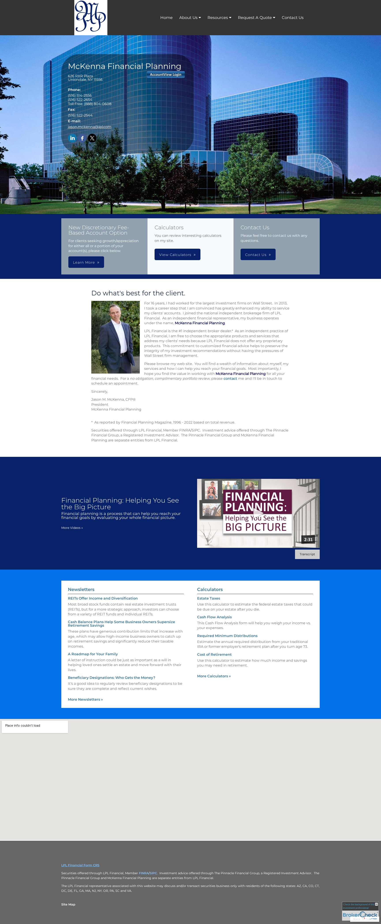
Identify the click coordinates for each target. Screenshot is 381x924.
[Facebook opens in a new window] (82, 138)
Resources (217, 17)
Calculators (210, 589)
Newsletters (81, 589)
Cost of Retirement (214, 654)
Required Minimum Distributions (227, 636)
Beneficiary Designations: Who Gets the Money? (111, 678)
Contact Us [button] (256, 255)
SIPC (153, 873)
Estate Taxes (208, 598)
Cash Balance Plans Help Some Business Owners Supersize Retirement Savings (121, 624)
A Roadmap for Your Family (93, 654)
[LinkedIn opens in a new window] (72, 138)
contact (231, 378)
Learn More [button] (84, 262)
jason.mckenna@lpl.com (89, 127)
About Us (188, 17)
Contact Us (293, 17)
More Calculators (214, 676)
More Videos (72, 527)
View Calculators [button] (175, 255)
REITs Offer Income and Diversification (103, 598)
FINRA (144, 873)
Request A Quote (255, 17)
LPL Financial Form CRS (80, 865)
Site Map (68, 904)
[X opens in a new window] (92, 138)
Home (166, 17)
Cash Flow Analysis (214, 617)
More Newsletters (85, 699)
